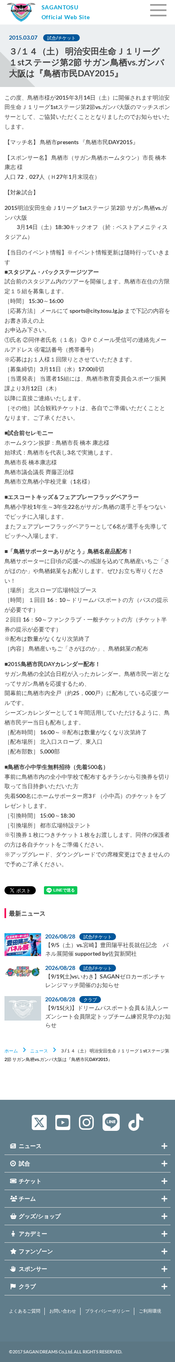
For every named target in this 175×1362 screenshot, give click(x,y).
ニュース (39, 1050)
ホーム (11, 1050)
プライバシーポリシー (107, 1311)
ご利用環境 (150, 1311)
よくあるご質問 (24, 1311)
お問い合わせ (62, 1311)
